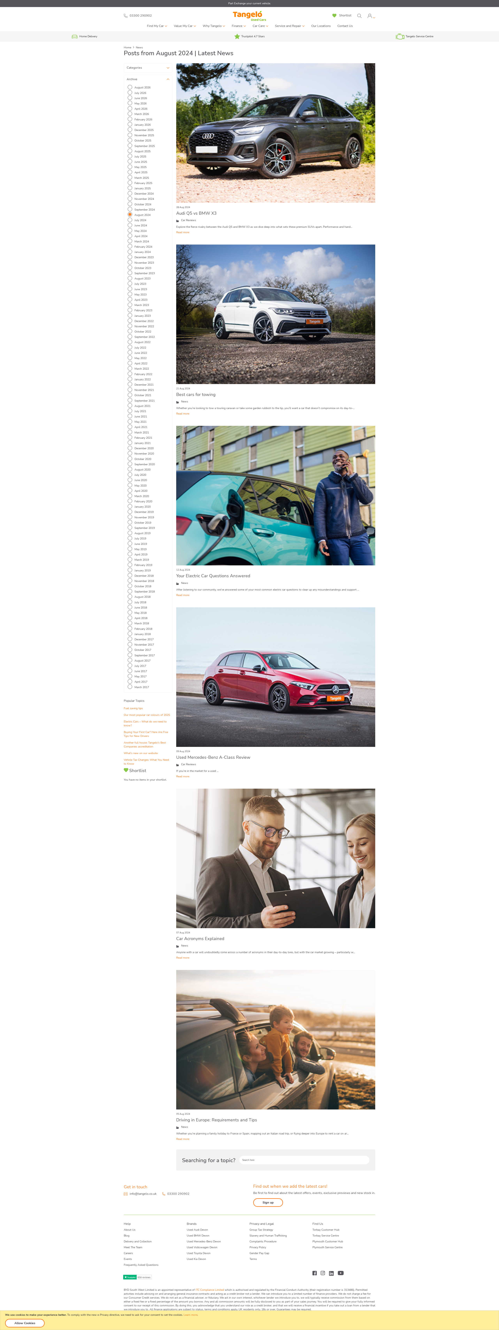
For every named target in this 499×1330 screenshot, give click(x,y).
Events (128, 1259)
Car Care (259, 26)
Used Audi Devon (197, 1230)
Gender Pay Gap (259, 1253)
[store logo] (249, 16)
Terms (253, 1259)
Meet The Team (133, 1247)
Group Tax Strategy (261, 1230)
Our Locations (321, 26)
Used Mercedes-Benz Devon (204, 1241)
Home (128, 47)
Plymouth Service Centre (327, 1247)
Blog (126, 1235)
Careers (128, 1253)
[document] (250, 1320)
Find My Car (155, 26)
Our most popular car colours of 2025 (147, 715)
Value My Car (183, 26)
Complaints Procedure (263, 1241)
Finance (237, 26)
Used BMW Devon (198, 1235)
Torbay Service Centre (325, 1235)
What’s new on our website (141, 753)
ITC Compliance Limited (210, 1290)
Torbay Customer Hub (325, 1230)
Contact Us (345, 26)
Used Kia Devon (196, 1259)
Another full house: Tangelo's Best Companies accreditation (145, 744)
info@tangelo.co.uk (143, 1194)
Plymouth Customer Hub (327, 1241)
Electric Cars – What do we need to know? (145, 723)
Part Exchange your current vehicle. (249, 3)
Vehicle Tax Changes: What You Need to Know (146, 762)
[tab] (371, 16)
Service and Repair (288, 26)
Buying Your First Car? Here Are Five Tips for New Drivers (146, 734)
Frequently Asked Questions (141, 1265)
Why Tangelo (212, 26)
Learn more (190, 1315)
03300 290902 (178, 1194)
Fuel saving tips (133, 708)
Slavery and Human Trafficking (268, 1235)
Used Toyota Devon (199, 1253)
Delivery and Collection (138, 1241)
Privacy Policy (258, 1247)
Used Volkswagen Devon (202, 1247)
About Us (129, 1230)
